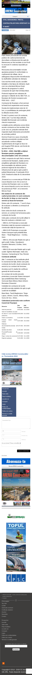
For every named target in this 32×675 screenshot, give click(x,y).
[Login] (16, 5)
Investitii (4, 391)
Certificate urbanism (7, 610)
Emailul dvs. (25, 435)
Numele (23, 431)
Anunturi (4, 612)
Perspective (5, 388)
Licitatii (3, 605)
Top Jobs (4, 603)
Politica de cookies (7, 411)
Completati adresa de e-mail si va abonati (16, 644)
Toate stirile (5, 394)
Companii (5, 30)
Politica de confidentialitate (6, 407)
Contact (4, 616)
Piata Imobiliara (6, 396)
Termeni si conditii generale (7, 414)
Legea (4, 404)
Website (24, 439)
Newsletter (5, 614)
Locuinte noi (5, 399)
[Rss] (3, 663)
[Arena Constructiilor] (16, 11)
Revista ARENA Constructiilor (16, 466)
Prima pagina (5, 601)
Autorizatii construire (7, 607)
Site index (16, 600)
